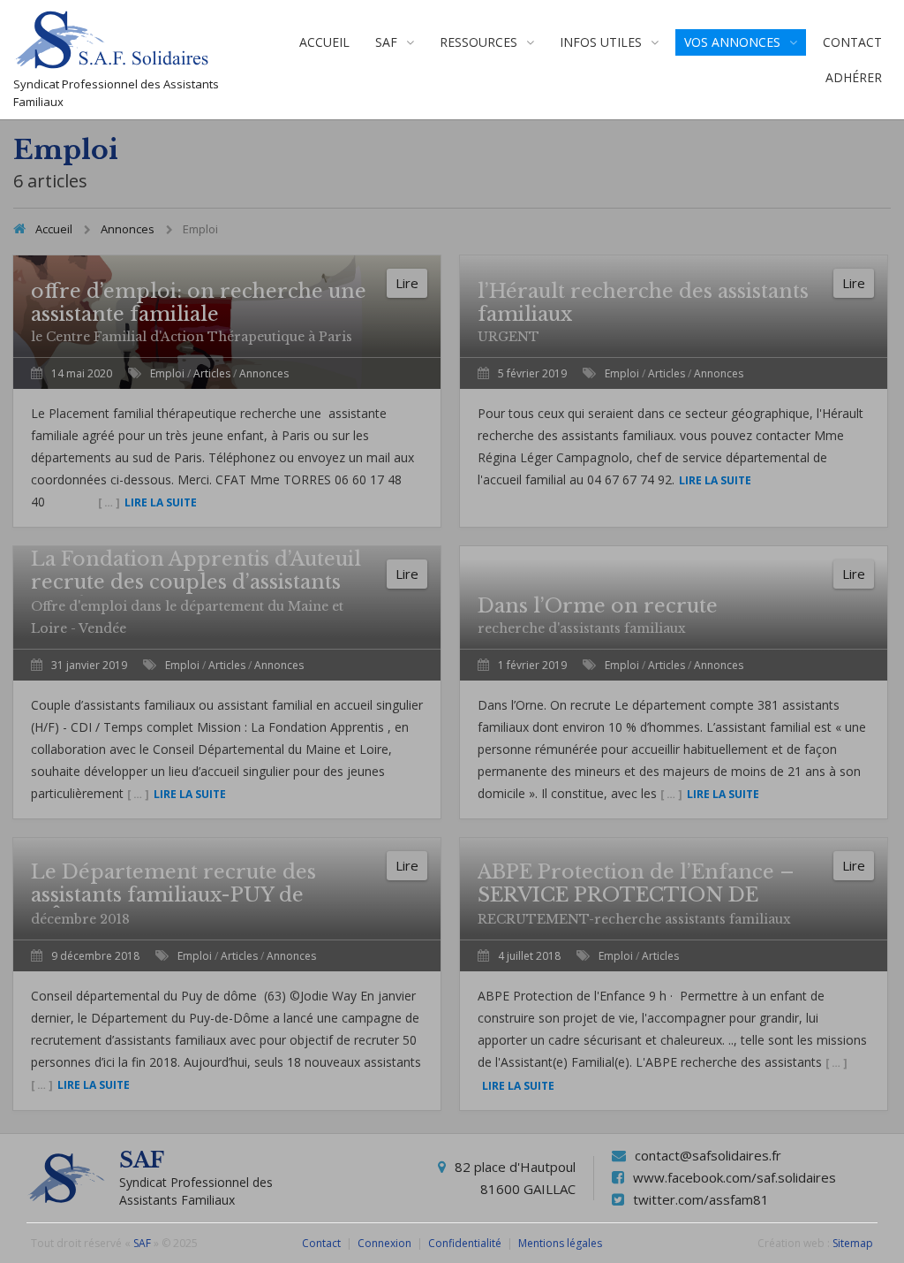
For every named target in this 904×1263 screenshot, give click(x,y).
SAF (386, 42)
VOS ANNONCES (732, 42)
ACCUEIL (324, 42)
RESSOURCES (478, 42)
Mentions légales (560, 1243)
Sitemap (852, 1243)
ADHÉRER (853, 77)
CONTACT (852, 42)
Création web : (793, 1243)
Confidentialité (464, 1243)
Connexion (384, 1243)
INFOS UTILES (601, 42)
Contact (321, 1243)
